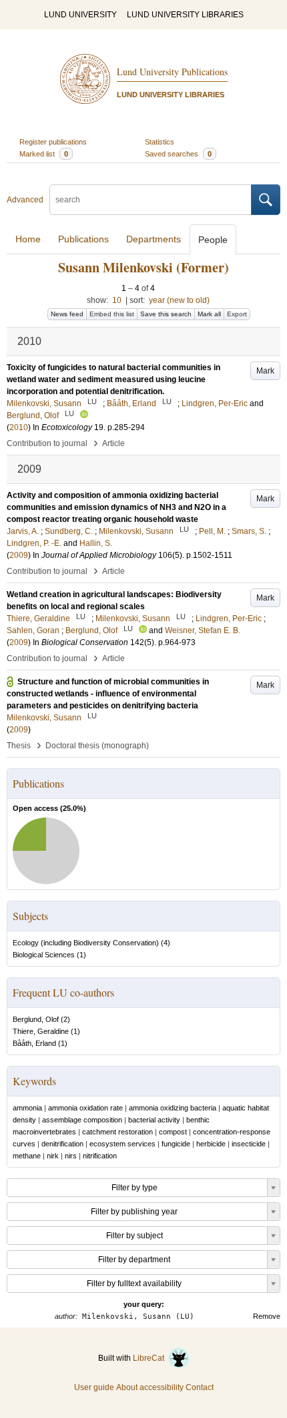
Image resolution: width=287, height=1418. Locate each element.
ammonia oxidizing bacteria (172, 1108)
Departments (153, 239)
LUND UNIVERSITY (80, 14)
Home (28, 239)
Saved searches (178, 154)
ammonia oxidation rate (85, 1108)
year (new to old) (179, 300)
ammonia (27, 1108)
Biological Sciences (44, 955)
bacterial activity (154, 1120)
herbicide (211, 1144)
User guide (94, 1387)
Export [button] (237, 314)
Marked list (43, 154)
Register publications (53, 142)
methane (27, 1156)
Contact (200, 1387)
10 (116, 300)
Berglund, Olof (36, 1019)
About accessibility (150, 1387)
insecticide (249, 1144)
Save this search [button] (166, 314)
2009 (18, 555)
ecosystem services (122, 1144)
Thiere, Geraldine (41, 1031)
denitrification (62, 1144)
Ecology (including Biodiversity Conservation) (86, 943)
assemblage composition (82, 1120)
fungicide (176, 1144)
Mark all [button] (209, 314)
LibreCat (150, 1358)
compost (173, 1132)
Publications (83, 239)
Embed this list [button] (111, 314)
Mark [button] (265, 370)
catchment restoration (117, 1132)
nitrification (100, 1156)
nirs (71, 1156)
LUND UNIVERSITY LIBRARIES (185, 14)
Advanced (25, 199)
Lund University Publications (172, 71)
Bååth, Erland (34, 1043)
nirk (53, 1156)
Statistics (159, 142)
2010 (18, 427)
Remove (266, 1316)
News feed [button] (67, 314)
